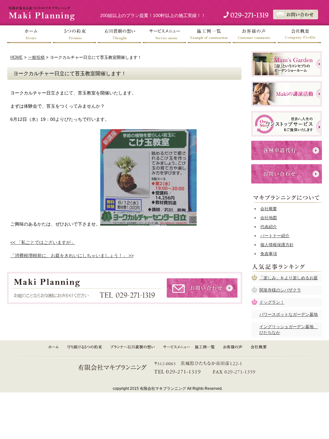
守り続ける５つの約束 (84, 347)
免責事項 (268, 253)
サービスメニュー (164, 34)
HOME (16, 57)
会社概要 (299, 34)
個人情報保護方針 (277, 244)
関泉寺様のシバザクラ (280, 290)
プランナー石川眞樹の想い (133, 347)
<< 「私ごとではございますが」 (42, 242)
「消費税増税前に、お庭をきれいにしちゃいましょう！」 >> (72, 255)
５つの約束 (74, 34)
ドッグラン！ (271, 302)
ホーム (29, 34)
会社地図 (268, 217)
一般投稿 (36, 57)
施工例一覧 (209, 34)
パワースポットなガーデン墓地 (288, 314)
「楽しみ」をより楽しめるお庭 (288, 277)
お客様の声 (254, 34)
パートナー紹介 (274, 235)
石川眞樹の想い (119, 34)
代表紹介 (268, 226)
